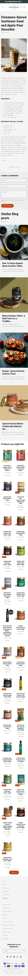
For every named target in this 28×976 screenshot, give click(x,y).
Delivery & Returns (9, 925)
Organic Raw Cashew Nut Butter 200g (7, 533)
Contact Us (6, 894)
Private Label (7, 911)
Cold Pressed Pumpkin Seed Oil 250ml (20, 759)
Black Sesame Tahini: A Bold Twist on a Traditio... (13, 318)
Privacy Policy (7, 921)
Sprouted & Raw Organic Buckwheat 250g (7, 595)
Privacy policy (20, 970)
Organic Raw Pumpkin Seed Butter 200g (20, 594)
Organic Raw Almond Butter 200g (20, 533)
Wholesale (6, 908)
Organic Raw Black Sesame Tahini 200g (7, 695)
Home (4, 881)
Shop (4, 884)
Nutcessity (6, 888)
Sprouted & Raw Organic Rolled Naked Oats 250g (20, 500)
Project (5, 935)
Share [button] (4, 160)
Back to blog (15, 167)
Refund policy (7, 931)
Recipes (5, 898)
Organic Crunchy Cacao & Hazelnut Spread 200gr (20, 825)
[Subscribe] (23, 951)
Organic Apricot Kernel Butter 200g (20, 627)
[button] (3, 7)
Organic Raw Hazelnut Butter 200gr (7, 562)
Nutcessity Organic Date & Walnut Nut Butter (7, 468)
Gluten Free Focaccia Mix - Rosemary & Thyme (20, 792)
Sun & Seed (13, 968)
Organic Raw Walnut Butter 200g (7, 498)
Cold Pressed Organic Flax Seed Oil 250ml (20, 695)
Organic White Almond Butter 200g (7, 663)
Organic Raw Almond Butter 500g (20, 663)
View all (3, 221)
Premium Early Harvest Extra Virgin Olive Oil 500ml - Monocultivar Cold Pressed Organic (7, 630)
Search (5, 918)
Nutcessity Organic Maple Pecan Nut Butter (20, 468)
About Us (5, 891)
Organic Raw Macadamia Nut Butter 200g (7, 759)
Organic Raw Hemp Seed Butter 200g (20, 562)
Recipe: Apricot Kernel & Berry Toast (13, 372)
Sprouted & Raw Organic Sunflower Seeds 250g (20, 727)
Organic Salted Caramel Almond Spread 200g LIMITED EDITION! (7, 826)
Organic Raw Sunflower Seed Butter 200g (7, 859)
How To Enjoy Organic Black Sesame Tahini (12, 264)
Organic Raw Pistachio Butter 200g (7, 791)
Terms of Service (8, 928)
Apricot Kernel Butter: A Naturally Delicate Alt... (13, 426)
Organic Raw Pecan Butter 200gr (7, 726)
